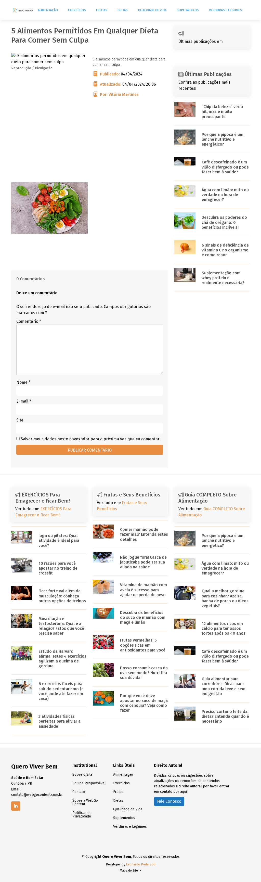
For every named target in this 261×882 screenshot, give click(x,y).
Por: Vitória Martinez (119, 94)
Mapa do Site (129, 870)
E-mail (23, 401)
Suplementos (188, 10)
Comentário (28, 321)
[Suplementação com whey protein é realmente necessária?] (184, 274)
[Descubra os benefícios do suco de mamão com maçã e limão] (103, 612)
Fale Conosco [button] (169, 801)
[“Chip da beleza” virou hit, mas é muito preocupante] (184, 109)
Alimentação (48, 10)
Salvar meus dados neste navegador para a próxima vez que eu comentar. (90, 439)
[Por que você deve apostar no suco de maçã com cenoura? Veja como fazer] (103, 697)
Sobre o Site (82, 774)
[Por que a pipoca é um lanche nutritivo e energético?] (184, 137)
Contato (78, 792)
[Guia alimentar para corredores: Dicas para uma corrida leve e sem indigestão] (184, 680)
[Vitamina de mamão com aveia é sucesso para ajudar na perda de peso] (103, 586)
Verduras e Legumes (225, 10)
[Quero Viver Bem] (23, 10)
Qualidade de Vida (152, 10)
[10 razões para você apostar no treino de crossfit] (21, 565)
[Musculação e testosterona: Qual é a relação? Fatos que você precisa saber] (21, 620)
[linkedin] (15, 806)
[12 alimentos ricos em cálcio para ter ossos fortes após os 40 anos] (184, 623)
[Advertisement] (89, 146)
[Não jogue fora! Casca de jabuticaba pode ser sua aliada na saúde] (103, 557)
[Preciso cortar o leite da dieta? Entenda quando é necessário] (184, 713)
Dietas (123, 10)
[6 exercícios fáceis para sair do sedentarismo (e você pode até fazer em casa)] (21, 686)
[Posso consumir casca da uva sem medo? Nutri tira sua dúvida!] (103, 669)
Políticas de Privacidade (82, 814)
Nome (23, 382)
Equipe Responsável (89, 783)
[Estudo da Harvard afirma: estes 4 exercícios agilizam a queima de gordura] (21, 652)
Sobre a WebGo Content (85, 802)
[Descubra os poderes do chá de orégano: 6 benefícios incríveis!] (184, 220)
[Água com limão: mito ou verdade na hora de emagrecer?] (184, 190)
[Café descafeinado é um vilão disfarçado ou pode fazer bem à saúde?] (184, 161)
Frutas (101, 10)
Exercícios (77, 10)
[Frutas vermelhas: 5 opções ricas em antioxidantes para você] (103, 642)
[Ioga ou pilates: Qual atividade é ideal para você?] (21, 536)
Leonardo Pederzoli (140, 864)
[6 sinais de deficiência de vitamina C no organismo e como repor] (184, 247)
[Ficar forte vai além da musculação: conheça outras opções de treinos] (21, 592)
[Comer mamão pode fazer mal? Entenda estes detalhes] (103, 531)
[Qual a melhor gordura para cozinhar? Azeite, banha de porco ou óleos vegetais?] (184, 592)
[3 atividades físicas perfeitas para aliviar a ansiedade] (21, 718)
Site (19, 420)
